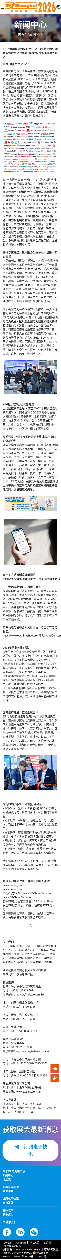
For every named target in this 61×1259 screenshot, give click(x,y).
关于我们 (7, 1242)
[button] (54, 1078)
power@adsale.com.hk (30, 994)
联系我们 (48, 1242)
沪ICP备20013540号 (35, 1256)
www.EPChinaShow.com (18, 897)
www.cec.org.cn (12, 889)
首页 (21, 34)
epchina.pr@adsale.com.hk (32, 1051)
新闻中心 (34, 34)
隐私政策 (34, 1242)
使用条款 (21, 1242)
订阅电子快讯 (34, 1150)
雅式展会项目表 (12, 1246)
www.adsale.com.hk (28, 1091)
